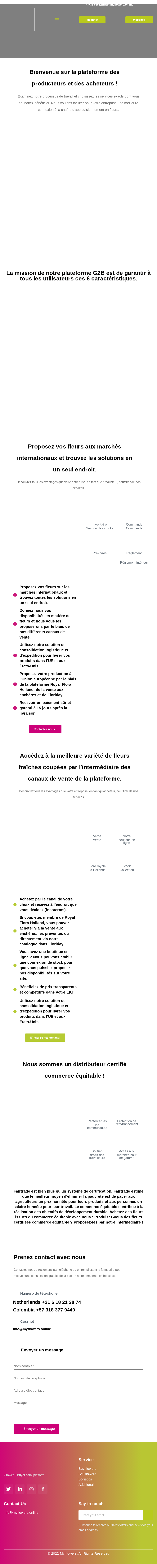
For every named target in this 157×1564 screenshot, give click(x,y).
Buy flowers (87, 1469)
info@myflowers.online (32, 1329)
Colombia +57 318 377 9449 (44, 1309)
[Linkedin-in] (20, 1489)
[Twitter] (8, 1489)
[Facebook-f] (42, 1489)
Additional (86, 1485)
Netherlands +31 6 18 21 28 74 (47, 1302)
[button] (92, 19)
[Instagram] (31, 1489)
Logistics (85, 1479)
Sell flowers (87, 1474)
